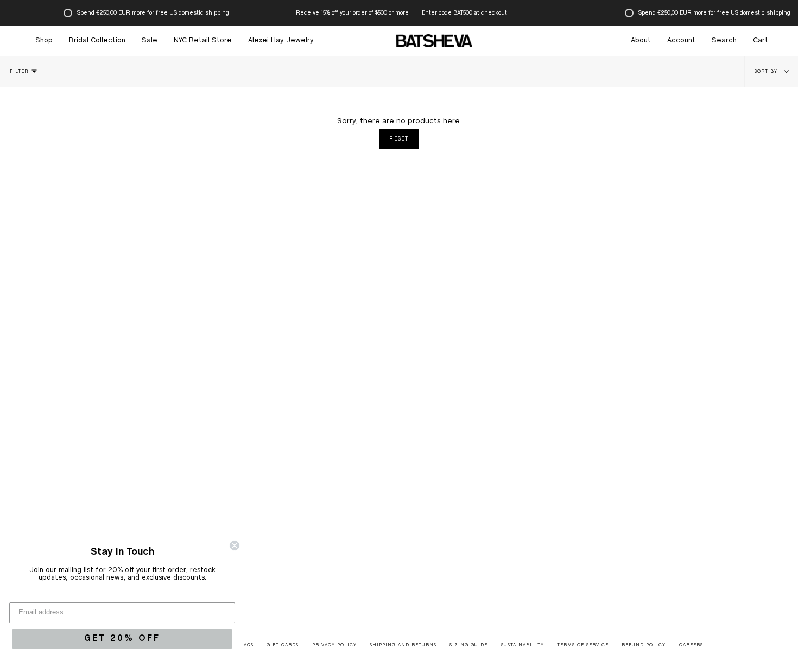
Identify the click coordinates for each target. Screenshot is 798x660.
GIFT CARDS (283, 645)
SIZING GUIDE (468, 645)
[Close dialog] (234, 545)
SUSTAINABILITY (522, 645)
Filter (19, 71)
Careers (691, 645)
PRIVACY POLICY (334, 645)
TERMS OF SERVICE (583, 645)
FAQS (247, 645)
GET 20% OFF (122, 638)
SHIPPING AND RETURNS (403, 645)
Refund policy (644, 645)
